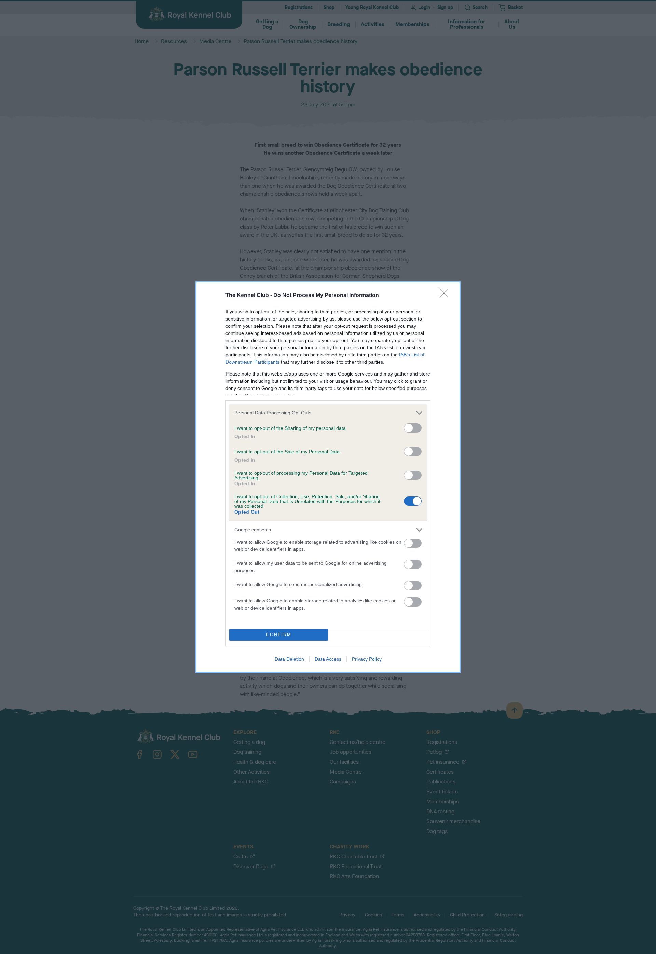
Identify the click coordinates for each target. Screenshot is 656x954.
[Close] (446, 295)
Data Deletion (289, 659)
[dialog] (328, 477)
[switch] (413, 428)
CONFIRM (278, 634)
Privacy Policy (367, 659)
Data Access (328, 659)
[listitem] (328, 413)
